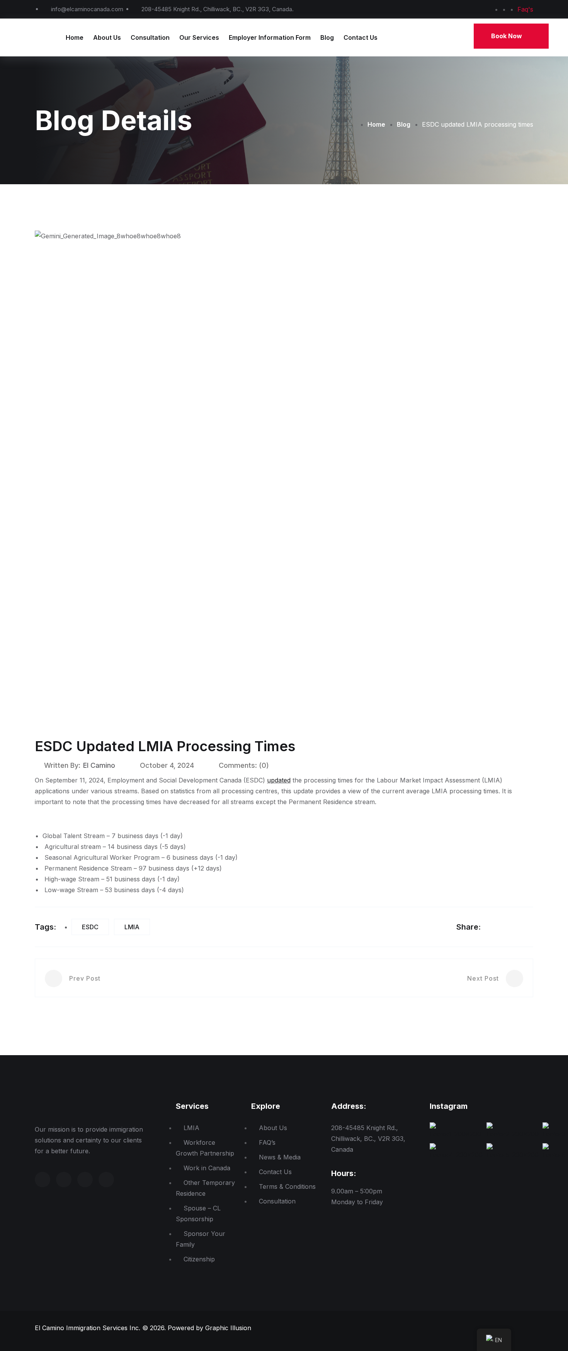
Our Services (199, 37)
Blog (327, 37)
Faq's (525, 9)
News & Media (280, 1157)
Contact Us (361, 37)
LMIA (131, 927)
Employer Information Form (270, 37)
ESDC (90, 927)
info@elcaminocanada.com (87, 9)
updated (279, 780)
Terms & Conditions (287, 1186)
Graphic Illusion (228, 1328)
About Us (107, 37)
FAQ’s (267, 1142)
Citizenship (199, 1259)
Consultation (150, 37)
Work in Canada (207, 1168)
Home (74, 37)
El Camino (99, 765)
